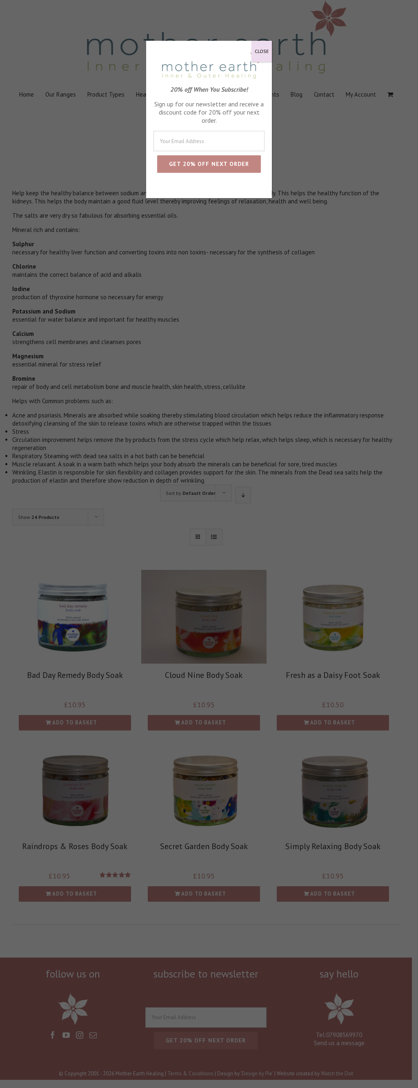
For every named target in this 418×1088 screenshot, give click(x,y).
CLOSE (262, 51)
